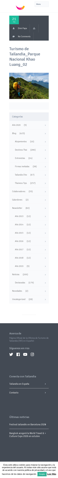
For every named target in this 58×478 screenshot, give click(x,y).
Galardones (17, 199)
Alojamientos (21, 141)
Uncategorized (18, 299)
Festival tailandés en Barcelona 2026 (27, 424)
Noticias (15, 274)
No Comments (24, 36)
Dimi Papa (22, 28)
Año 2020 (16, 125)
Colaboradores (18, 191)
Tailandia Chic (21, 175)
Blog (14, 133)
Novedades (17, 291)
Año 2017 (19, 249)
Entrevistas (20, 158)
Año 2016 (19, 241)
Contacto (13, 392)
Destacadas (20, 282)
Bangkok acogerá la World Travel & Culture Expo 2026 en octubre (26, 435)
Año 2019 (19, 266)
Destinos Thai (21, 150)
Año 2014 (19, 224)
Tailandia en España (19, 383)
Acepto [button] (42, 474)
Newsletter (17, 208)
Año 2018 (19, 258)
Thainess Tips (21, 183)
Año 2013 (19, 216)
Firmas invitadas (22, 166)
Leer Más (51, 474)
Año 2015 (19, 233)
